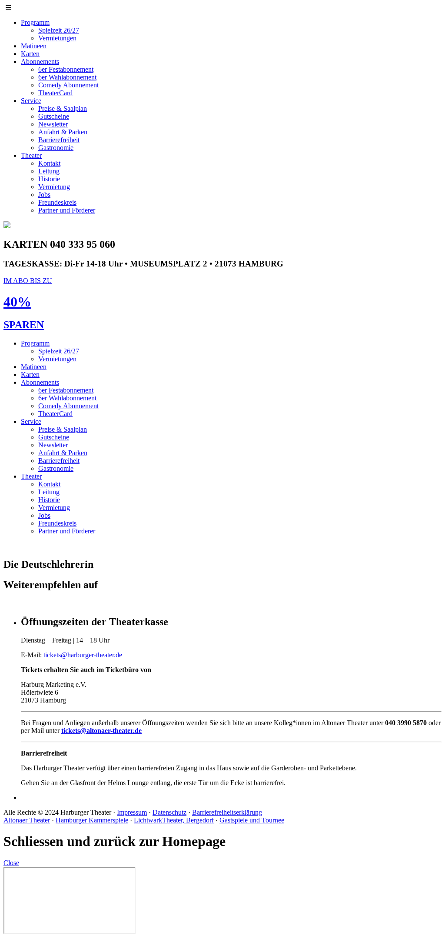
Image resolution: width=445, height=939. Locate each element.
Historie (49, 179)
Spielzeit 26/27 (58, 30)
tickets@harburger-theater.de (82, 655)
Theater (31, 155)
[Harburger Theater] (6, 226)
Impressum (132, 812)
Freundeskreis (57, 202)
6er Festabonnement (65, 69)
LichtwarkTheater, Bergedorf (174, 820)
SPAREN (23, 324)
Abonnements (40, 61)
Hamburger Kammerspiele (92, 820)
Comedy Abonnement (68, 85)
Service (31, 100)
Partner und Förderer (66, 210)
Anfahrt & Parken (62, 132)
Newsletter (53, 124)
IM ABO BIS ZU (27, 280)
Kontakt (49, 163)
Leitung (49, 171)
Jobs (44, 194)
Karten (30, 53)
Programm (35, 22)
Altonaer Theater (26, 820)
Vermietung (54, 186)
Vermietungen (57, 38)
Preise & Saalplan (62, 108)
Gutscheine (53, 116)
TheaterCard (55, 93)
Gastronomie (55, 147)
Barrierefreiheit (59, 139)
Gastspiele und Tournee (251, 820)
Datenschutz (169, 812)
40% (17, 302)
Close (11, 862)
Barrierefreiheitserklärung (227, 812)
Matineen (33, 46)
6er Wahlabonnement (67, 77)
